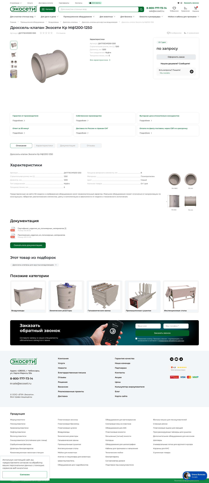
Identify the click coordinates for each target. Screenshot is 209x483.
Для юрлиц (96, 3)
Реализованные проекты (71, 391)
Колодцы (109, 440)
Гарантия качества (124, 358)
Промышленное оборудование (77, 17)
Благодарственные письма (72, 373)
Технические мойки (114, 452)
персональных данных (20, 465)
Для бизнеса (126, 17)
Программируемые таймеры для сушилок (172, 432)
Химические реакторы (68, 436)
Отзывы (91, 145)
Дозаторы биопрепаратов (21, 448)
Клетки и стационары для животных (74, 457)
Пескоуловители (17, 424)
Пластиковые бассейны (68, 424)
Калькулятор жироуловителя (130, 387)
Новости (62, 368)
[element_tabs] (21, 145)
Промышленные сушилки (69, 444)
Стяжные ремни (160, 424)
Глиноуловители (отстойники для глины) (28, 440)
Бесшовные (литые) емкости (118, 436)
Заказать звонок (191, 3)
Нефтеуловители (18, 432)
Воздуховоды (64, 432)
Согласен (25, 474)
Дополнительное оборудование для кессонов (173, 436)
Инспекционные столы (68, 448)
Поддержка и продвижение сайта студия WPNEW (29, 481)
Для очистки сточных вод (21, 17)
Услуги (30, 3)
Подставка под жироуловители (119, 465)
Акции (118, 377)
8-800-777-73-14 (156, 8)
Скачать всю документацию (28, 245)
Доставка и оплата (46, 3)
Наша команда (122, 363)
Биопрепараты (112, 457)
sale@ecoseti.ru (156, 11)
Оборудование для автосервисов (120, 420)
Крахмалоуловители (19, 428)
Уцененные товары (161, 452)
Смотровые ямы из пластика (118, 424)
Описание (21, 145)
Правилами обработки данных (171, 341)
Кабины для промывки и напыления (121, 448)
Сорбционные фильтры (20, 444)
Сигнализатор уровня (115, 461)
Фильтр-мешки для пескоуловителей (170, 420)
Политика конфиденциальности (186, 481)
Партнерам (121, 368)
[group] (28, 296)
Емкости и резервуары (150, 17)
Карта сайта (121, 396)
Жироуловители (17, 420)
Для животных (106, 17)
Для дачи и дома (48, 17)
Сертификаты (64, 3)
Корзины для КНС (161, 448)
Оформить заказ (176, 57)
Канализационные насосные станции (27, 452)
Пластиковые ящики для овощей (168, 428)
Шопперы (157, 440)
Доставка (63, 396)
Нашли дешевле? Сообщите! (175, 63)
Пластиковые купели (67, 428)
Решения (62, 382)
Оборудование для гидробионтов (73, 465)
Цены (118, 382)
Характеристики (44, 145)
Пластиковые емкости (115, 432)
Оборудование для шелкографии (120, 444)
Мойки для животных (67, 452)
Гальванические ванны (68, 440)
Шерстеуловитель (66, 461)
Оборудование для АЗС (116, 428)
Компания (63, 358)
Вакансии (63, 387)
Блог (117, 391)
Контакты (78, 3)
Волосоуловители (18, 436)
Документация (67, 145)
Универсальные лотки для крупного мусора (173, 444)
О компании (14, 3)
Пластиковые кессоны (68, 420)
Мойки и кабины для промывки (182, 17)
